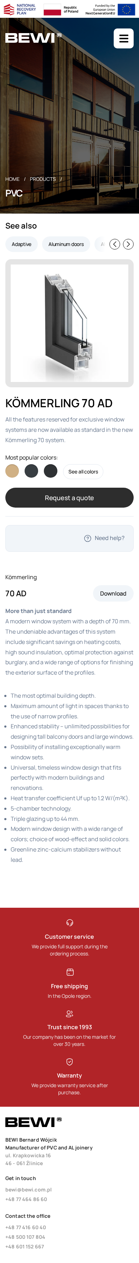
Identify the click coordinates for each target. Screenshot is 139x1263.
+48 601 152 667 (24, 1246)
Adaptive (21, 244)
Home (12, 178)
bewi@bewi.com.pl (28, 1189)
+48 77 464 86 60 (26, 1199)
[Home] (33, 41)
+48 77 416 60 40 (25, 1227)
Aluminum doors (66, 244)
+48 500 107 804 (25, 1236)
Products (43, 178)
